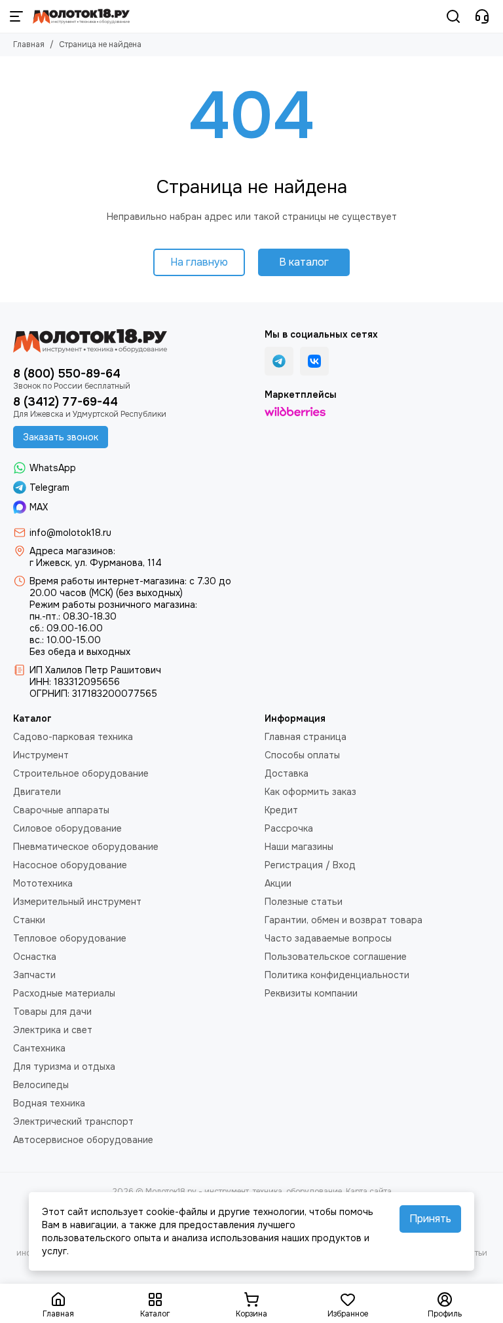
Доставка (286, 773)
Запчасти (34, 975)
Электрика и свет (52, 1030)
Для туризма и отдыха (64, 1066)
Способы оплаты (302, 755)
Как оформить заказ (310, 792)
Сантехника (39, 1048)
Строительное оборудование (81, 773)
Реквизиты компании (311, 993)
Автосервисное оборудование (83, 1140)
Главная (29, 44)
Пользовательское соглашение (336, 956)
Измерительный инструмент (77, 902)
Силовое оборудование (67, 828)
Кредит (281, 810)
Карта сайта (369, 1191)
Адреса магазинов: (72, 551)
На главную (199, 262)
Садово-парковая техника (73, 737)
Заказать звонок (60, 437)
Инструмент (41, 755)
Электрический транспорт (73, 1121)
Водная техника (49, 1103)
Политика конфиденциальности (337, 975)
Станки (29, 920)
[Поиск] (453, 16)
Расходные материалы (64, 993)
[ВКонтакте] (314, 361)
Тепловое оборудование (69, 938)
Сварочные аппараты (61, 810)
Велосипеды (41, 1085)
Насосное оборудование (70, 865)
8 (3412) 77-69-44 (65, 402)
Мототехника (43, 883)
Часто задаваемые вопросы (328, 938)
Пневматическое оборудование (85, 847)
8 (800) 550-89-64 (67, 373)
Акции (278, 883)
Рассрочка (289, 828)
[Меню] (16, 16)
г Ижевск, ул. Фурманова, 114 (95, 563)
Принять (430, 1219)
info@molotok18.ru (70, 532)
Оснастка (34, 956)
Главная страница (305, 737)
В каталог (304, 262)
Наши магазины (299, 847)
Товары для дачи (52, 1011)
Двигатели (37, 792)
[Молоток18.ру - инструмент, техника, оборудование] (81, 16)
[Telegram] (279, 361)
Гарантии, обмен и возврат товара (343, 920)
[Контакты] (482, 16)
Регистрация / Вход (310, 865)
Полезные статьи (304, 902)
